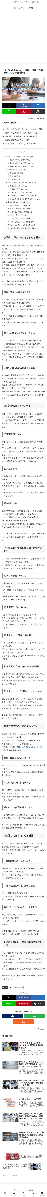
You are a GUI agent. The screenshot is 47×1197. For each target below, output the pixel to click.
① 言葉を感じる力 (16, 173)
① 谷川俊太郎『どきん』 (19, 186)
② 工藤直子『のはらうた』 (19, 189)
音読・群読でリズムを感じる (20, 205)
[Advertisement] (23, 39)
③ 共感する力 (15, 179)
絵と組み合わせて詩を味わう (20, 209)
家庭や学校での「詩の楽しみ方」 (20, 202)
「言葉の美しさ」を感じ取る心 (21, 218)
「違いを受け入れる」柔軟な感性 (22, 222)
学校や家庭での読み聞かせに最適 (22, 166)
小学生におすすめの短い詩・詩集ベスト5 (22, 183)
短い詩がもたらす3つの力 (17, 170)
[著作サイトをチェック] (12, 1016)
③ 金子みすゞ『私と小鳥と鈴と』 (22, 192)
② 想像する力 (15, 176)
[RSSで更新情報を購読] (23, 1021)
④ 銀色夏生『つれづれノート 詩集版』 (24, 196)
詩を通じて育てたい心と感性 (18, 215)
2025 (6, 987)
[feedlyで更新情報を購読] (34, 1016)
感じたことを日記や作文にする (21, 212)
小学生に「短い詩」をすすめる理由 (20, 157)
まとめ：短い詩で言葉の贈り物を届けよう (23, 228)
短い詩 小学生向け (17, 987)
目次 (20, 152)
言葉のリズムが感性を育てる (20, 160)
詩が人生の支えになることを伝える (22, 225)
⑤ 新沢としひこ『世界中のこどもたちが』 (25, 199)
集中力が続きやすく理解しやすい (22, 163)
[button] (38, 111)
